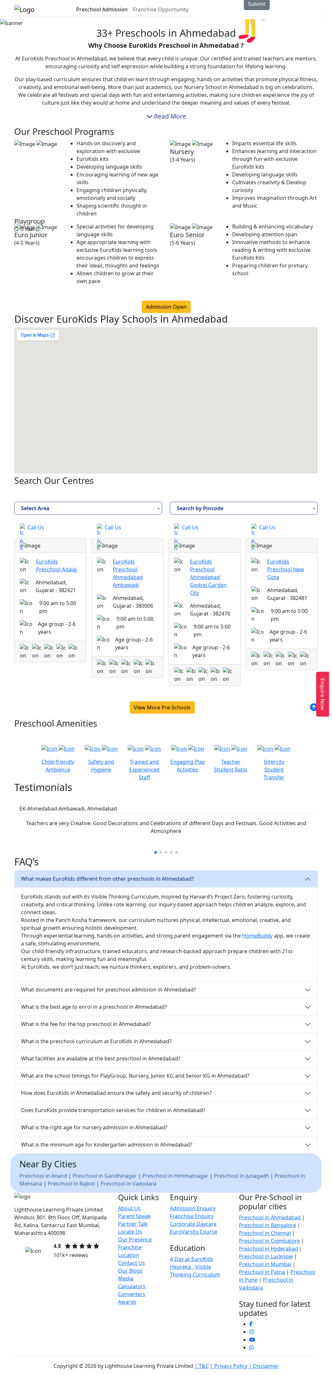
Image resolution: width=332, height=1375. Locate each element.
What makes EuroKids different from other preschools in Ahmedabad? (107, 878)
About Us (129, 1208)
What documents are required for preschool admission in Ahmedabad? (108, 989)
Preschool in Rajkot (71, 1183)
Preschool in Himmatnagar (175, 1175)
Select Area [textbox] (35, 508)
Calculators (132, 1286)
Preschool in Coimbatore (269, 1240)
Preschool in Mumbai (265, 1264)
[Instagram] (251, 1331)
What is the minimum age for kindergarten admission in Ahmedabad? (106, 1144)
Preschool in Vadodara (128, 1183)
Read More (169, 116)
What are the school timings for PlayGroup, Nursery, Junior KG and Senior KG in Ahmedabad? (135, 1075)
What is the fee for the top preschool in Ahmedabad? (86, 1024)
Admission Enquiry (193, 1208)
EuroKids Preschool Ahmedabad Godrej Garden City (208, 577)
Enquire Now (322, 694)
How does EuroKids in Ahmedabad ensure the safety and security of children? (116, 1092)
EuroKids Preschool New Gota (285, 569)
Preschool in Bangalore (267, 1225)
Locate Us (130, 1231)
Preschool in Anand (43, 1175)
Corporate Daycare (193, 1223)
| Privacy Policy (228, 1365)
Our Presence (135, 1239)
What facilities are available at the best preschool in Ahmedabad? (100, 1058)
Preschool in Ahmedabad (270, 1217)
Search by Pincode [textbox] (200, 508)
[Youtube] (252, 1339)
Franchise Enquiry (192, 1216)
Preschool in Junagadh (241, 1175)
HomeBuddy (257, 935)
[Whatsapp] (251, 1347)
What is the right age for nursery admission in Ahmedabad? (94, 1127)
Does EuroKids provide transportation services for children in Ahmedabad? (113, 1110)
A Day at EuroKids (191, 1259)
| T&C (202, 1365)
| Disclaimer (264, 1365)
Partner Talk (133, 1223)
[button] (155, 852)
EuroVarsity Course (193, 1231)
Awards (127, 1301)
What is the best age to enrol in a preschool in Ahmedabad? (94, 1006)
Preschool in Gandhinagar (105, 1175)
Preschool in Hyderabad (268, 1248)
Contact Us (131, 1262)
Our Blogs (130, 1270)
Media (125, 1278)
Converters (131, 1294)
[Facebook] (251, 1324)
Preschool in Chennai (265, 1233)
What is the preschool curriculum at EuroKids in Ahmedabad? (96, 1041)
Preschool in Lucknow (266, 1256)
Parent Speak (134, 1216)
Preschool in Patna (262, 1272)
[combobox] (88, 508)
